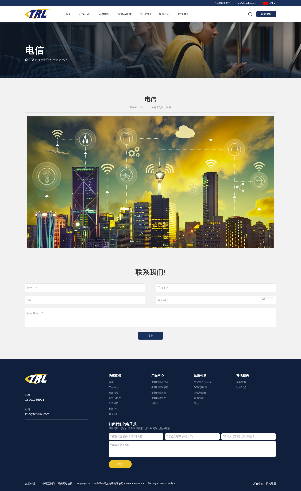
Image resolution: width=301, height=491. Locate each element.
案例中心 (43, 59)
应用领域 (200, 375)
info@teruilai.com (37, 414)
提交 (120, 464)
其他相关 (242, 375)
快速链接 (115, 375)
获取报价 (266, 14)
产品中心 (157, 375)
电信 (55, 59)
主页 (31, 59)
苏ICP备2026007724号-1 (161, 483)
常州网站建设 (65, 483)
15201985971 (34, 399)
